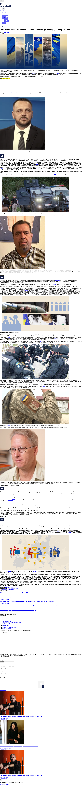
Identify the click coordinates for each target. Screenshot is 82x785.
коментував (10, 500)
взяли (41, 341)
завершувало (13, 334)
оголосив (2, 168)
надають (36, 491)
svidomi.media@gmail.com (7, 628)
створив (5, 335)
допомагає (28, 95)
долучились (10, 337)
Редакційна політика (6, 621)
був (37, 164)
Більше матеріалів (4, 613)
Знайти (1, 662)
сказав (55, 174)
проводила (57, 280)
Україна (12, 589)
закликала (69, 532)
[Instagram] (1, 3)
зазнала (26, 290)
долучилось (13, 92)
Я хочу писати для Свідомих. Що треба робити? (12, 622)
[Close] (1, 780)
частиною (6, 508)
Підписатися (3, 615)
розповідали (7, 425)
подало (33, 73)
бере (48, 507)
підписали (56, 338)
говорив (24, 505)
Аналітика (4, 16)
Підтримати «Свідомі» (4, 784)
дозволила (32, 528)
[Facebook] (3, 3)
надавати (35, 94)
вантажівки (65, 94)
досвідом (4, 493)
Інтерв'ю (4, 22)
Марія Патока (6, 32)
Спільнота (4, 618)
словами (58, 531)
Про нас (4, 23)
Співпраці (6, 21)
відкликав (44, 386)
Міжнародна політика (6, 589)
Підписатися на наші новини (6, 614)
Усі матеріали (5, 15)
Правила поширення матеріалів (9, 619)
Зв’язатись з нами (6, 623)
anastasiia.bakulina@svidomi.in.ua (9, 627)
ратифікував (56, 526)
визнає (13, 499)
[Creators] (2, 658)
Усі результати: (3, 690)
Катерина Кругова (9, 587)
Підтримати (2, 10)
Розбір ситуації (5, 17)
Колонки (6, 19)
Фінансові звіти (5, 625)
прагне (57, 73)
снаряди (1, 95)
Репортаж (6, 20)
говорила (54, 284)
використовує (34, 571)
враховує (64, 491)
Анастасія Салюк (14, 588)
